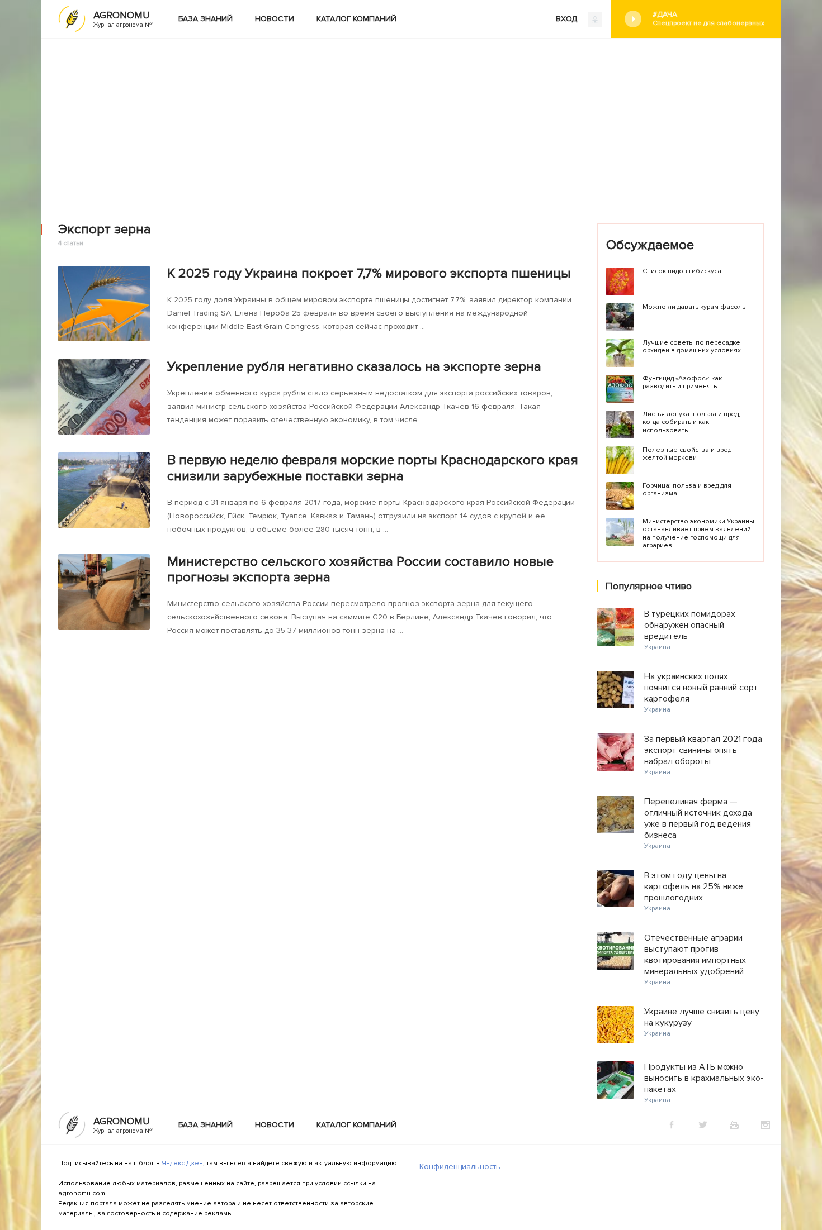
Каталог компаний (356, 18)
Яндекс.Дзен (182, 1163)
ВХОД (567, 18)
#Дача (708, 18)
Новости (274, 18)
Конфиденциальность (459, 1166)
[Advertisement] (411, 122)
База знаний (205, 18)
